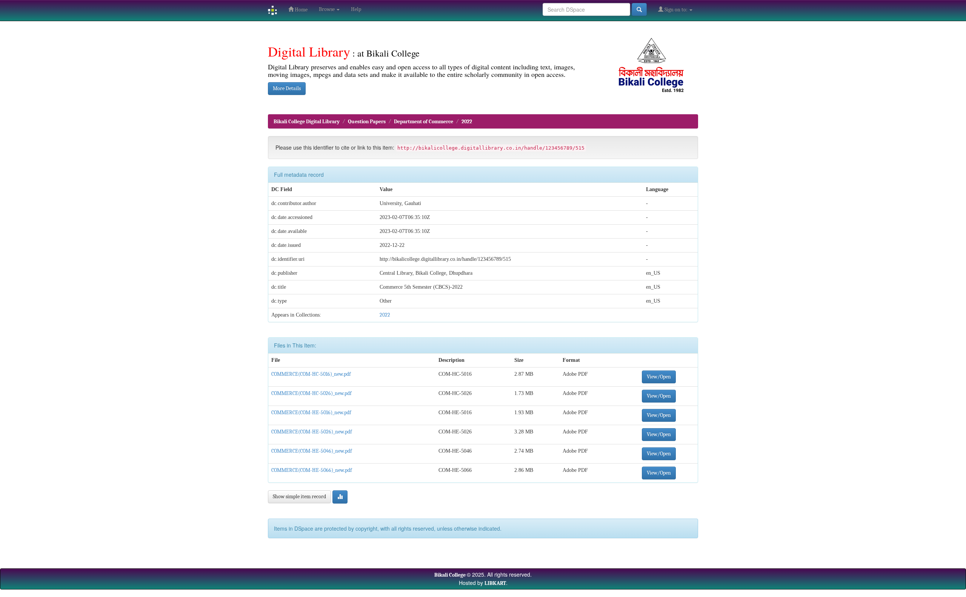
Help (356, 9)
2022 (466, 121)
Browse (327, 9)
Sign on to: (676, 9)
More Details (287, 88)
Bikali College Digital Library (307, 121)
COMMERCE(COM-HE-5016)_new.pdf (311, 412)
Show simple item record (299, 496)
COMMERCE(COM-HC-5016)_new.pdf (311, 374)
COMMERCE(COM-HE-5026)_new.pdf (311, 432)
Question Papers (367, 121)
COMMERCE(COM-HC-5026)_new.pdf (311, 393)
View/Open (659, 377)
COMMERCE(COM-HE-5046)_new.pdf (311, 451)
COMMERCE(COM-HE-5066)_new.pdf (311, 470)
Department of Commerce (423, 121)
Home (301, 9)
